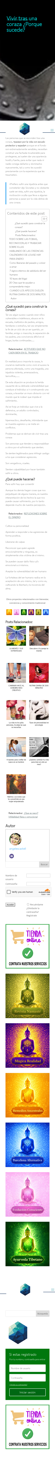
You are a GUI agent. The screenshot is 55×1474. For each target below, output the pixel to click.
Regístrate (31, 915)
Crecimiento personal (17, 19)
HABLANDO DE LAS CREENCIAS (26, 250)
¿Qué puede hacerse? (26, 231)
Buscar (44, 864)
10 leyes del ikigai (18, 278)
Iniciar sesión (27, 1392)
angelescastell (17, 848)
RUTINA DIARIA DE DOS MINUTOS (27, 294)
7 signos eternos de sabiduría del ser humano (28, 272)
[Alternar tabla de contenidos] (42, 218)
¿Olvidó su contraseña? (18, 1384)
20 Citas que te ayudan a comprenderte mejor (22, 284)
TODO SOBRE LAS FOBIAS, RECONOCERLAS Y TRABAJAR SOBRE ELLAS (25, 242)
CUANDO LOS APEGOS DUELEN (27, 290)
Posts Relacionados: (25, 235)
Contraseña (11, 883)
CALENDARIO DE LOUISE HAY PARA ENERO (25, 256)
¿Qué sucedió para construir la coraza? (30, 225)
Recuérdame (36, 904)
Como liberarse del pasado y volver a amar (27, 264)
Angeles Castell (27, 1460)
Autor (13, 298)
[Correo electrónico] (11, 856)
